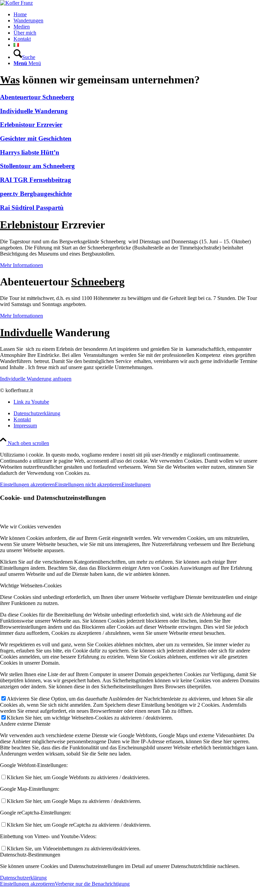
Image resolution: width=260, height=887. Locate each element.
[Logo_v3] (16, 3)
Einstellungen (136, 484)
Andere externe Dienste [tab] (25, 724)
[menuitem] (137, 15)
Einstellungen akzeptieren (27, 484)
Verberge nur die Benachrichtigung (92, 884)
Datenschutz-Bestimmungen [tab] (30, 855)
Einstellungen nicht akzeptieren (88, 484)
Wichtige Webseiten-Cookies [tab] (31, 585)
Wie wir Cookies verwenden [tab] (30, 526)
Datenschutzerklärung (23, 878)
